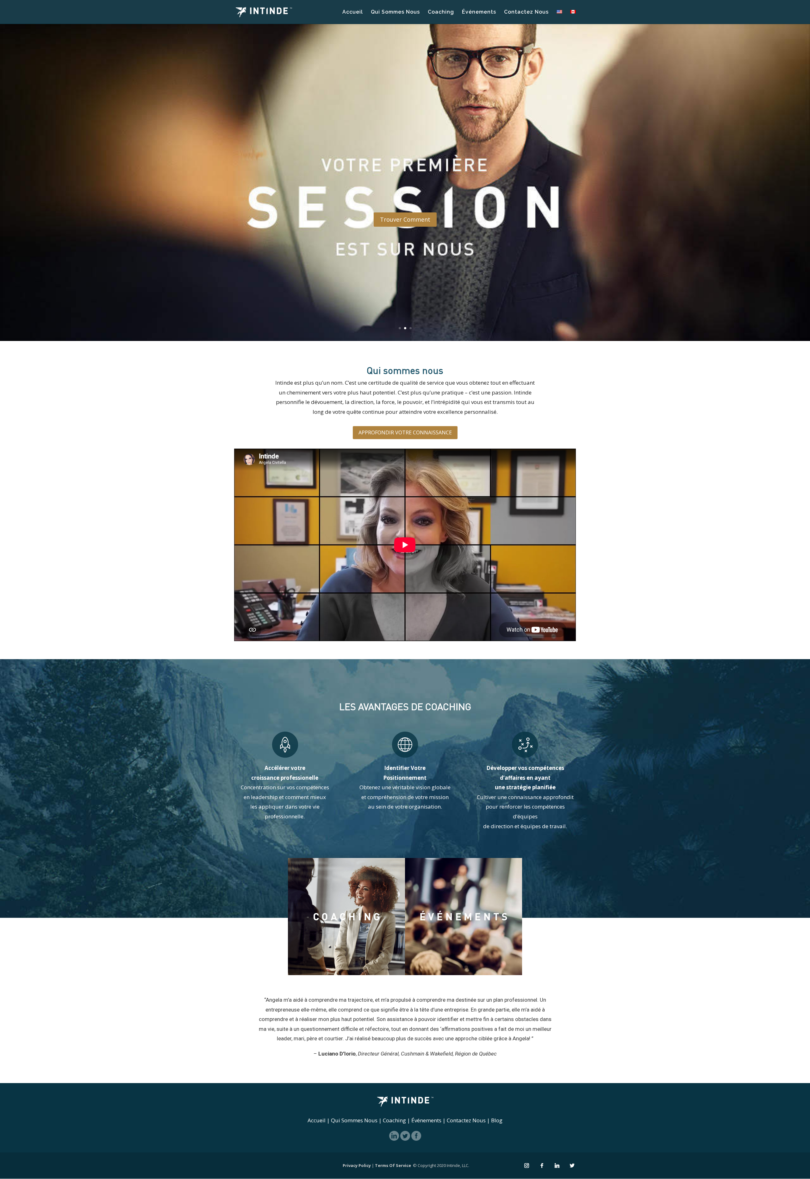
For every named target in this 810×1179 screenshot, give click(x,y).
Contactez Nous (526, 12)
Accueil (352, 12)
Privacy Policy (357, 1165)
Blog (496, 1120)
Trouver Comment (405, 220)
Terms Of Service (393, 1165)
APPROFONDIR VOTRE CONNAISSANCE (405, 432)
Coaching (441, 12)
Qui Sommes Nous (395, 12)
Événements (479, 12)
